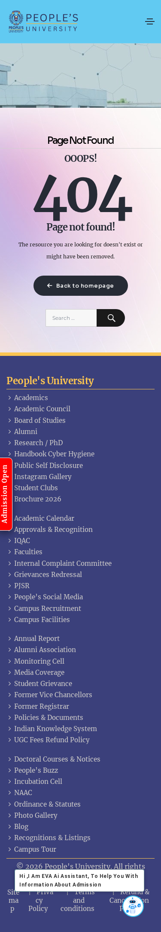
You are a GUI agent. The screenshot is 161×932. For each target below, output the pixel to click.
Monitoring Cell (39, 661)
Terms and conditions (78, 900)
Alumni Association (45, 650)
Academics (31, 398)
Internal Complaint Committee (63, 563)
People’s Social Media (48, 597)
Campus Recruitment (47, 608)
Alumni (25, 432)
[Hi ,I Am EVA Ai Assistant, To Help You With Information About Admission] (133, 906)
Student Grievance (43, 684)
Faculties (28, 552)
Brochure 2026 (37, 499)
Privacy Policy (41, 900)
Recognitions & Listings (52, 838)
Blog (21, 827)
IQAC (22, 541)
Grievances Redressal (48, 575)
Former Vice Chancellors (53, 695)
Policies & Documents (48, 717)
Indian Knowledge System (55, 729)
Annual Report (37, 638)
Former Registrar (41, 706)
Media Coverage (39, 672)
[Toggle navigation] (150, 21)
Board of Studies (40, 420)
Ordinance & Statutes (47, 804)
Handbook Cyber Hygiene (54, 454)
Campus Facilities (42, 620)
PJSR (22, 586)
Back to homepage (84, 285)
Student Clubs (36, 488)
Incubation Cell (38, 781)
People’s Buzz (36, 770)
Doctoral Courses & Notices (57, 759)
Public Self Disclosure (48, 465)
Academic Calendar (44, 518)
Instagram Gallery (43, 477)
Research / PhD (38, 443)
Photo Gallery (36, 815)
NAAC (23, 793)
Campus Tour (35, 849)
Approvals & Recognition (53, 529)
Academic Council (42, 409)
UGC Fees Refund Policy (52, 740)
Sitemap (13, 900)
